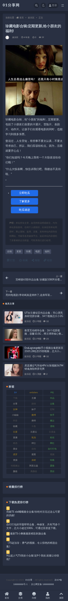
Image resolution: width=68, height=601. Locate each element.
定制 (52, 409)
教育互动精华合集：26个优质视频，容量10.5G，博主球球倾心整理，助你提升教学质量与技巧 (42, 333)
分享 (15, 404)
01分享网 (11, 5)
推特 (34, 421)
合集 (52, 404)
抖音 (15, 421)
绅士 (34, 443)
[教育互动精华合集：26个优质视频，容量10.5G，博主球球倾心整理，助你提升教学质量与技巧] (14, 335)
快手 (52, 415)
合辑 (9, 251)
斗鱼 (34, 426)
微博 (34, 415)
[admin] (7, 37)
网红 (52, 443)
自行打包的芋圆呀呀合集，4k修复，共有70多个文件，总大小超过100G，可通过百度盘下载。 (33, 526)
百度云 (33, 432)
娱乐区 (31, 18)
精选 (15, 443)
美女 (15, 449)
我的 (48, 598)
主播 (34, 398)
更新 (19, 251)
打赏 (12, 260)
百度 (15, 432)
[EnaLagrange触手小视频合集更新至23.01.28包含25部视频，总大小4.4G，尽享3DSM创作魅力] (14, 352)
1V (15, 392)
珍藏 (28, 251)
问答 (34, 598)
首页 (21, 18)
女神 (15, 409)
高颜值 (33, 471)
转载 (52, 460)
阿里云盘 (33, 466)
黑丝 (52, 471)
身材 (34, 460)
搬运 (52, 421)
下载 (15, 398)
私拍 (34, 437)
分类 (20, 598)
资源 (15, 460)
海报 (37, 260)
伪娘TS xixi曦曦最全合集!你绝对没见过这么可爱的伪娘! (33, 514)
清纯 (52, 426)
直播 (15, 437)
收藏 (25, 260)
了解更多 (24, 201)
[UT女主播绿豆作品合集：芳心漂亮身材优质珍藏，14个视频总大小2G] (14, 317)
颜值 (15, 471)
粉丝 (52, 437)
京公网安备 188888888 (42, 584)
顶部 (61, 598)
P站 (52, 392)
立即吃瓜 (24, 193)
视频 (52, 454)
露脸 (52, 466)
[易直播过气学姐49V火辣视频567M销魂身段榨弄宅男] (14, 370)
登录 (54, 5)
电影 (37, 251)
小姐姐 (15, 415)
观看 (34, 454)
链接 (49, 260)
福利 (47, 251)
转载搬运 (15, 466)
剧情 (34, 404)
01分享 (28, 580)
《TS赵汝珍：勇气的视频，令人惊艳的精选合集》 (31, 545)
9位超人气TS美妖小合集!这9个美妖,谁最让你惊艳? (32, 557)
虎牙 (15, 454)
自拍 (34, 449)
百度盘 (52, 432)
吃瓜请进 (24, 210)
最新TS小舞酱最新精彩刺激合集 (28, 533)
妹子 (34, 409)
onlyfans (34, 392)
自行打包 (52, 449)
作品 (52, 398)
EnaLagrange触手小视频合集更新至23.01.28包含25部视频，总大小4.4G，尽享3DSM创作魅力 (43, 351)
